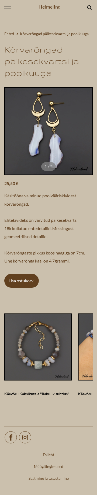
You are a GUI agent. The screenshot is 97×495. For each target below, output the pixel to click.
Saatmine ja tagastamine (49, 478)
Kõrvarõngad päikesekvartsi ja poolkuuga (54, 33)
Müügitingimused (48, 466)
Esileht (48, 454)
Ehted (9, 33)
